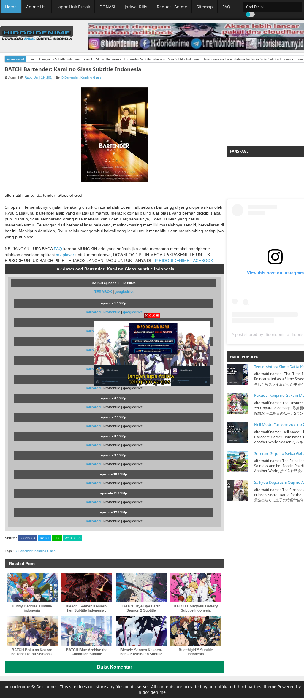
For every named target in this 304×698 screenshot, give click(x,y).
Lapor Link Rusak (73, 6)
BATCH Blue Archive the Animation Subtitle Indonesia (86, 654)
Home (11, 6)
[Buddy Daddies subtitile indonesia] (32, 587)
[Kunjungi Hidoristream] (152, 353)
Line (57, 538)
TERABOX (103, 292)
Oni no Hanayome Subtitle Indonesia (54, 59)
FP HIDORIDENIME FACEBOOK (182, 260)
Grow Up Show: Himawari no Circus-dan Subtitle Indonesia (124, 59)
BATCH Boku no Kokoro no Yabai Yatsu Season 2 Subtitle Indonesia (32, 654)
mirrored (93, 388)
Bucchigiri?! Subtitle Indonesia (196, 652)
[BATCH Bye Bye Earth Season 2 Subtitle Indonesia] (141, 587)
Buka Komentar (114, 667)
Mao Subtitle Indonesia (184, 59)
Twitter (44, 538)
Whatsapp (72, 538)
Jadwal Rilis (136, 6)
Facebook (27, 538)
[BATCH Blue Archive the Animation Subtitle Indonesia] (86, 631)
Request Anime (172, 6)
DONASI (107, 6)
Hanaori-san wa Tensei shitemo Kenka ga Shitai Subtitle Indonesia (247, 59)
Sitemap (205, 6)
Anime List (36, 6)
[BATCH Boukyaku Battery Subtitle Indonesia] (195, 587)
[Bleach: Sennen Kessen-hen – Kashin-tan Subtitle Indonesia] (141, 631)
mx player (65, 254)
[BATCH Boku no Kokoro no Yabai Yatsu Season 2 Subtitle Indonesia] (32, 631)
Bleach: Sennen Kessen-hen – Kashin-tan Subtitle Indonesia (141, 654)
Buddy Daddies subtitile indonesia (32, 608)
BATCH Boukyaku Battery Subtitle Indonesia (196, 608)
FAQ (226, 6)
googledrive (124, 292)
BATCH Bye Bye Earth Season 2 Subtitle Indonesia (141, 610)
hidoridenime (16, 686)
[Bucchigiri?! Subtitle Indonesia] (195, 631)
